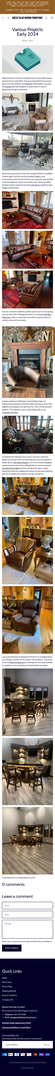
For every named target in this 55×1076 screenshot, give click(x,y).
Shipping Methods (9, 991)
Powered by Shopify (39, 1062)
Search (4, 978)
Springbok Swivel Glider (11, 468)
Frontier (8, 86)
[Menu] (3, 18)
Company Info (7, 1000)
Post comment (11, 948)
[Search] (8, 18)
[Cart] (52, 18)
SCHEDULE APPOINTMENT (53, 341)
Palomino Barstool (17, 662)
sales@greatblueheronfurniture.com (23, 1017)
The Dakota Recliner (20, 462)
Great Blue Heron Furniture (23, 1062)
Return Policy (7, 982)
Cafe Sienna (35, 185)
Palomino (29, 84)
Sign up (46, 1044)
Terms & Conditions (9, 995)
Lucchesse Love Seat (10, 412)
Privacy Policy (7, 986)
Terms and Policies (27, 1068)
